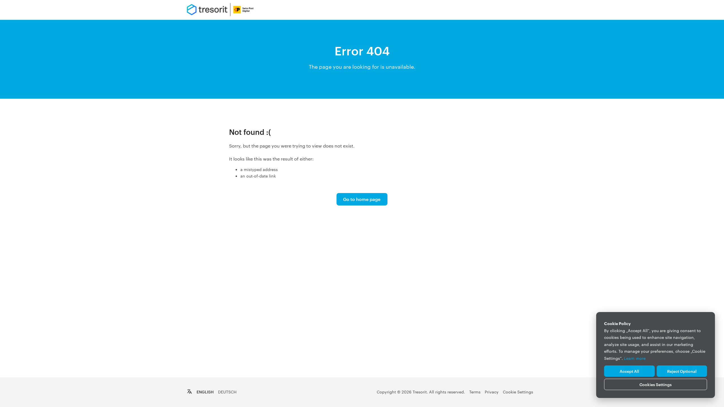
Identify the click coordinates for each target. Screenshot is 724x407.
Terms (474, 392)
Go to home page (361, 199)
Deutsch (227, 392)
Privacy (492, 392)
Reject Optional (682, 371)
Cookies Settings (655, 384)
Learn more (635, 358)
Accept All (629, 371)
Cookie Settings (518, 392)
